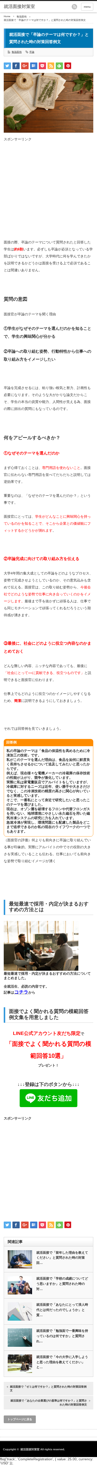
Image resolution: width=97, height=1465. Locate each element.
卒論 (31, 52)
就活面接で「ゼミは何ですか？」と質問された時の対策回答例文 (48, 1388)
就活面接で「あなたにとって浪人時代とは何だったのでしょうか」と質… (62, 1310)
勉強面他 (22, 16)
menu (87, 6)
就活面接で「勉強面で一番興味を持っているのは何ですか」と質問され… (62, 1336)
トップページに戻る (19, 1419)
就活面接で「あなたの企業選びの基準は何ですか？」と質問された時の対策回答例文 (48, 1402)
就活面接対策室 (19, 6)
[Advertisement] (48, 190)
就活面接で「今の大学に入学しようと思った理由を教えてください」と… (62, 1362)
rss (74, 6)
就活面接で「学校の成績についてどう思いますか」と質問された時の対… (62, 1284)
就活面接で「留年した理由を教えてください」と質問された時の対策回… (62, 1258)
